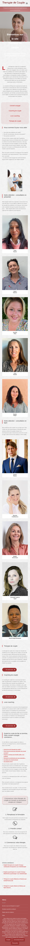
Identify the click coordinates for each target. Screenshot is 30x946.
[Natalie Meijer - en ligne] (15, 398)
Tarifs (3, 915)
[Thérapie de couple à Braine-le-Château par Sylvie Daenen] (15, 275)
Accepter (8, 939)
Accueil (3, 902)
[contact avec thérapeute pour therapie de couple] (15, 814)
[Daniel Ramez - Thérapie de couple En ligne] (15, 458)
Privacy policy (15, 943)
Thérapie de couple (15, 121)
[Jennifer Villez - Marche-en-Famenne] (15, 316)
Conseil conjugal (15, 105)
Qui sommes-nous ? (8, 761)
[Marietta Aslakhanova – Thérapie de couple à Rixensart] (15, 499)
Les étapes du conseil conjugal (11, 759)
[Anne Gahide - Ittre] (15, 357)
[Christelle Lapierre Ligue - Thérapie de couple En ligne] (15, 581)
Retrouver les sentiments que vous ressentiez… (15, 758)
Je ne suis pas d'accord (19, 939)
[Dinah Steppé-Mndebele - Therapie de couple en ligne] (15, 621)
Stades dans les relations (8, 912)
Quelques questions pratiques (9, 909)
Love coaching (15, 116)
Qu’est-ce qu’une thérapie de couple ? (12, 749)
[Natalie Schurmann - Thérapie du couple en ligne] (15, 540)
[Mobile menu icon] (27, 3)
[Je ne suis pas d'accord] (28, 931)
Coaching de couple (15, 111)
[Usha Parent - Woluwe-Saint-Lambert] (15, 234)
